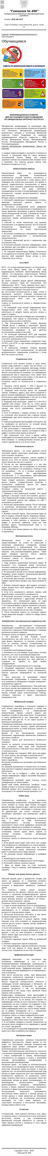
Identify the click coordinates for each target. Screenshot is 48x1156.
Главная (5, 34)
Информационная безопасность (23, 34)
